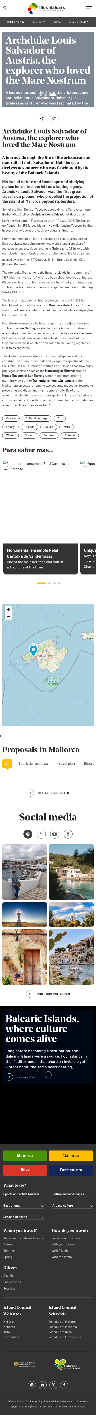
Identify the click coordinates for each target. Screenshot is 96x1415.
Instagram (27, 834)
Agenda (8, 1275)
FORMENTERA (79, 22)
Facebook (68, 834)
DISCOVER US (26, 1077)
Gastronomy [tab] (11, 1205)
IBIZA (57, 22)
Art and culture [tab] (62, 1205)
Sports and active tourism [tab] (21, 1194)
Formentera (11, 1337)
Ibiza (6, 1332)
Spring (29, 435)
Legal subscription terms (74, 1401)
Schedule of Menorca (62, 1327)
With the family (62, 1257)
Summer (49, 435)
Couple (48, 427)
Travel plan (66, 763)
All (7, 763)
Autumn (70, 435)
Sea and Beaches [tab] (15, 1217)
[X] (41, 834)
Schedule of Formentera (64, 1337)
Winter (10, 435)
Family (10, 427)
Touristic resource (33, 763)
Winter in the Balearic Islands (23, 1238)
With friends (60, 1250)
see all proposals (53, 793)
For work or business (66, 1238)
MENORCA (38, 22)
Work (66, 427)
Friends (29, 427)
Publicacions (12, 1282)
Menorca (9, 1327)
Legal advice (51, 1401)
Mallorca (9, 1321)
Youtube (54, 834)
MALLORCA (15, 22)
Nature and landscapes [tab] (68, 1194)
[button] (41, 583)
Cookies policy (33, 1401)
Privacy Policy (16, 1401)
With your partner (63, 1244)
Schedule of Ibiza (60, 1332)
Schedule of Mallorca (62, 1321)
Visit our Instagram (53, 994)
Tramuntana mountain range (52, 380)
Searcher (9, 1288)
